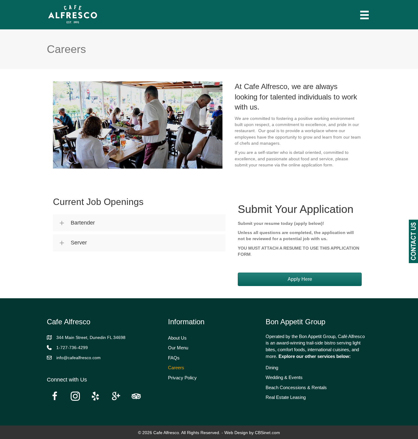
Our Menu (178, 347)
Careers (176, 367)
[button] (139, 222)
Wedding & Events (284, 377)
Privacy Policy (182, 377)
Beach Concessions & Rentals (296, 387)
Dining (272, 367)
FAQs (174, 357)
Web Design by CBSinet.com (252, 432)
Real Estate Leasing (286, 397)
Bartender (83, 223)
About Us (177, 337)
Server (79, 243)
